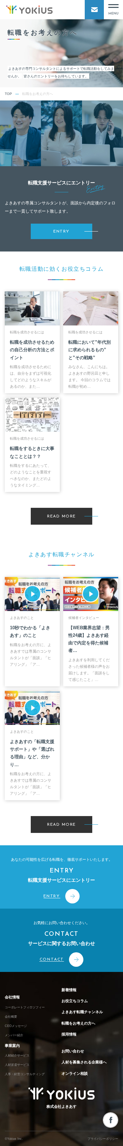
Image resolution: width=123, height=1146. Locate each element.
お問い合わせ (73, 1051)
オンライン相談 (75, 1073)
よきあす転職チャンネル (82, 1012)
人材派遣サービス (17, 1065)
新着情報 (69, 990)
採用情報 (69, 1034)
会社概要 (11, 1016)
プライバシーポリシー (102, 1138)
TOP (8, 94)
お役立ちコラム (75, 1001)
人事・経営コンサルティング (25, 1074)
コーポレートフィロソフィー (25, 1007)
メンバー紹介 (14, 1035)
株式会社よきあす (61, 1106)
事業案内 (12, 1045)
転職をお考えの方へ (78, 1023)
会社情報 (12, 997)
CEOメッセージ (16, 1026)
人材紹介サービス (17, 1055)
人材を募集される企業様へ (84, 1062)
